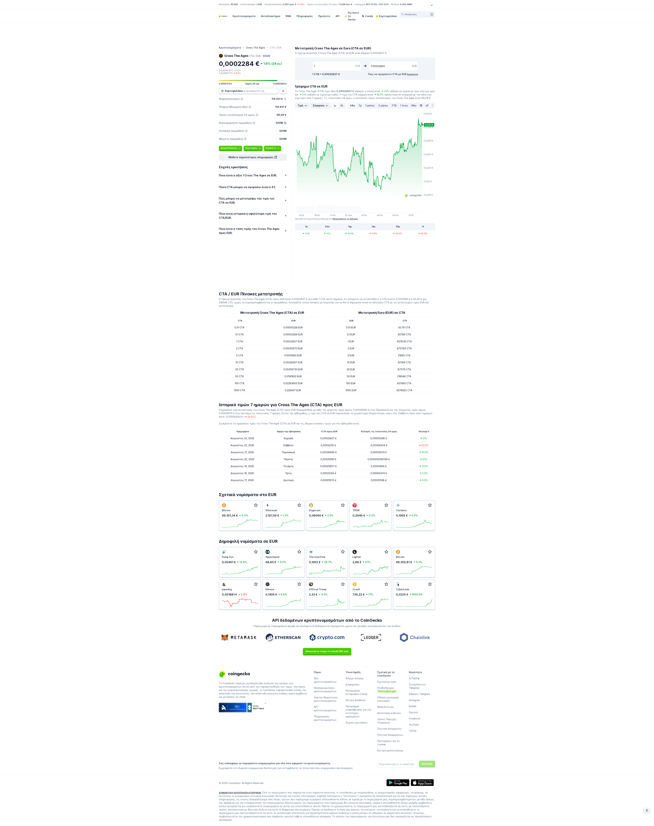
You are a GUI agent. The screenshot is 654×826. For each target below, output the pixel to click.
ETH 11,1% (384, 4)
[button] (253, 157)
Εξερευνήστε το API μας (345, 219)
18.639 (234, 4)
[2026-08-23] (421, 105)
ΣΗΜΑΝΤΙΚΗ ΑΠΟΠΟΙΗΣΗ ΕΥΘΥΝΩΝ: (240, 792)
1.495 (259, 4)
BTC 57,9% (371, 4)
